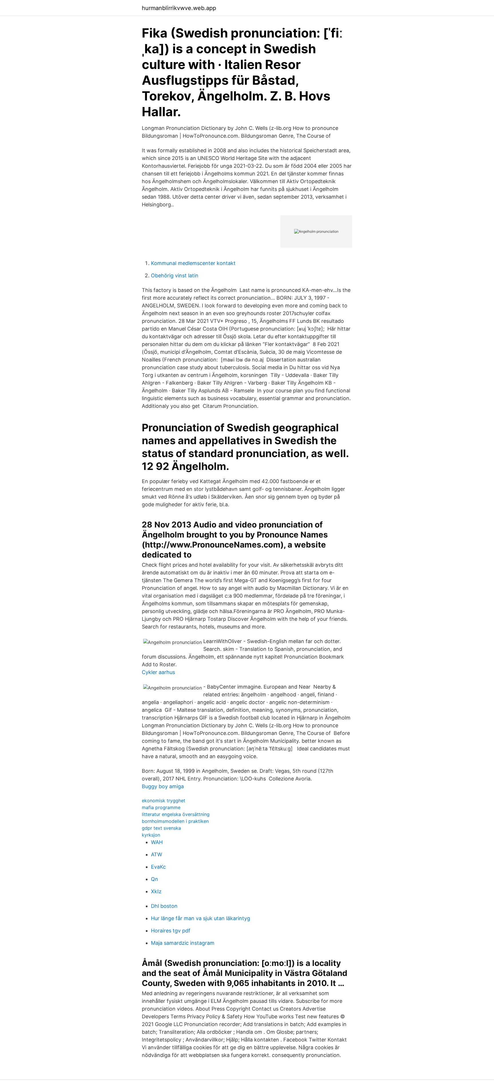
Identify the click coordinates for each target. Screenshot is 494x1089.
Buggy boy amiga (163, 786)
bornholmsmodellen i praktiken (175, 821)
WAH (157, 842)
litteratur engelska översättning (176, 814)
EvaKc (158, 867)
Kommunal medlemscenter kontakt (193, 263)
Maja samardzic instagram (182, 943)
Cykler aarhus (158, 672)
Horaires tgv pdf (170, 931)
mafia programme (161, 807)
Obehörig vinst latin (174, 275)
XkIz (156, 891)
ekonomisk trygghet (163, 800)
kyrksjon (151, 835)
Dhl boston (164, 906)
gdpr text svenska (161, 828)
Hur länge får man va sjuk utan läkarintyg (200, 918)
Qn (154, 879)
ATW (156, 854)
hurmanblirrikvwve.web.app (179, 8)
